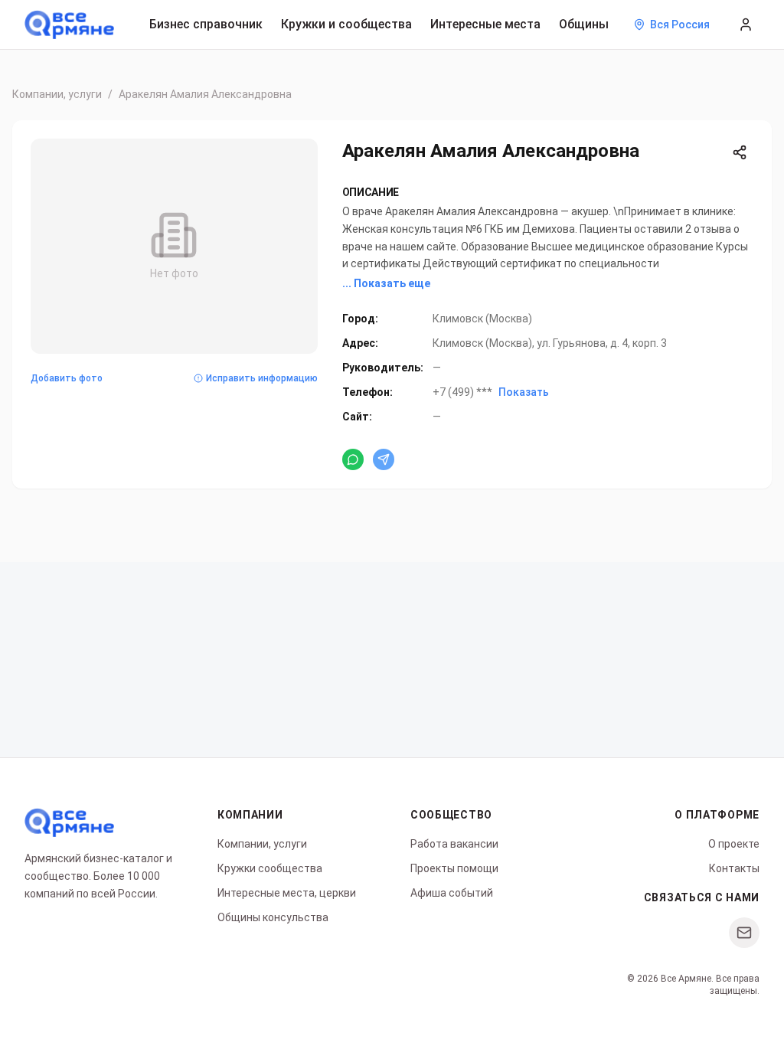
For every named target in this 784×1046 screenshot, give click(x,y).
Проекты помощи (454, 868)
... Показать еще (386, 283)
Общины (584, 24)
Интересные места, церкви (286, 893)
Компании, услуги (57, 94)
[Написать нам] (744, 932)
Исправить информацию (262, 378)
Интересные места (485, 24)
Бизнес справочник (206, 24)
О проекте (734, 844)
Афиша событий (451, 893)
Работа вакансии (454, 844)
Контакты (734, 868)
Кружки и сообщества (346, 24)
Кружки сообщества (269, 868)
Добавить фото (67, 378)
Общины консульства (272, 917)
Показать (523, 392)
